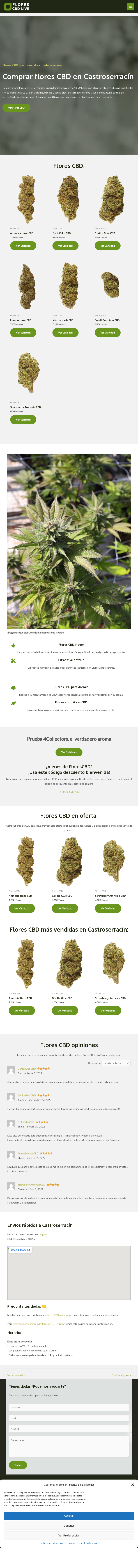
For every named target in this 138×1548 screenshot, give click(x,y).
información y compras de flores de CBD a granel (39, 1323)
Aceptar (69, 1515)
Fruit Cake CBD (26, 1122)
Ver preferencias (69, 1535)
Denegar (69, 1525)
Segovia (44, 1234)
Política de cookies (49, 1543)
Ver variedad (23, 245)
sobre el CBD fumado (56, 1314)
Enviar (18, 1465)
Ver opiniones (69, 752)
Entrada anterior (14, 1375)
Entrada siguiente (123, 1375)
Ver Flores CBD (16, 107)
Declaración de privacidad (72, 1543)
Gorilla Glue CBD (27, 1068)
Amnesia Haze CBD (28, 1153)
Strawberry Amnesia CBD (31, 1184)
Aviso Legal (92, 1543)
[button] (132, 1485)
